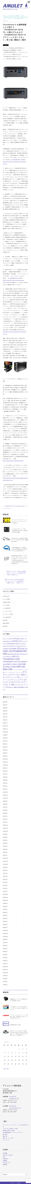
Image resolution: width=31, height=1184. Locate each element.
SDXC (19, 654)
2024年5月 (5, 780)
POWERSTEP (8, 506)
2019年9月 (5, 939)
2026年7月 (5, 704)
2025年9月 (5, 735)
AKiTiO (16, 641)
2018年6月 (5, 984)
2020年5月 (5, 915)
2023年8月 (5, 804)
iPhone (24, 646)
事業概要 (5, 1160)
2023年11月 (5, 795)
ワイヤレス (8, 682)
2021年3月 (5, 885)
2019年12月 (5, 930)
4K (16, 639)
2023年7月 (5, 807)
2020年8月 (5, 906)
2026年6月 (5, 707)
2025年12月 (5, 726)
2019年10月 (5, 936)
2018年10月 (5, 972)
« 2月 (4, 1068)
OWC (8, 651)
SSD (15, 656)
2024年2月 (5, 789)
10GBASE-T (23, 638)
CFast (5, 643)
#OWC (11, 638)
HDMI (19, 646)
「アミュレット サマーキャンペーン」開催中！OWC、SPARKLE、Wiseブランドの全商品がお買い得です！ (19, 1016)
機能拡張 (11, 687)
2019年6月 (5, 948)
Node (24, 649)
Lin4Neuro (5, 596)
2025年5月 (5, 747)
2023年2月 (5, 819)
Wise (7, 669)
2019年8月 (5, 942)
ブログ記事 (5, 617)
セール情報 (5, 608)
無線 (16, 687)
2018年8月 (5, 978)
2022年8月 (5, 837)
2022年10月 (5, 831)
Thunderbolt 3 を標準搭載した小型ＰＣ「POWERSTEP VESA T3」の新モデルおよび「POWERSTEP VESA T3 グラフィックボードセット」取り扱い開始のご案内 (15, 17)
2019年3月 (5, 957)
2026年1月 (5, 723)
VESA (23, 506)
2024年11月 (5, 762)
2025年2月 (5, 756)
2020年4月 (5, 918)
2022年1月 (5, 855)
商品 (4, 620)
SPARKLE (8, 656)
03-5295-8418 (12, 1096)
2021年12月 (5, 858)
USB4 (20, 666)
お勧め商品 (5, 602)
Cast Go (24, 641)
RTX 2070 (13, 506)
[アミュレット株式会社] (15, 4)
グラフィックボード (9, 672)
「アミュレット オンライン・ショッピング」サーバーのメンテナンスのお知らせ (19, 521)
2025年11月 (5, 729)
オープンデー (16, 669)
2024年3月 (5, 786)
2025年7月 (5, 741)
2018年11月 (5, 969)
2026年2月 (5, 720)
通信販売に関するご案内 (8, 1130)
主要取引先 (5, 1158)
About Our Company (8, 1155)
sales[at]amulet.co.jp (11, 1098)
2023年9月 (5, 801)
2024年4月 (5, 783)
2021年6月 (5, 876)
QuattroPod (11, 654)
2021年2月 (5, 888)
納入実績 (5, 1134)
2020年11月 (5, 897)
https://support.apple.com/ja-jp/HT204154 (13, 460)
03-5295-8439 (12, 1106)
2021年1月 (5, 891)
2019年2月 (5, 960)
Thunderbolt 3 (18, 506)
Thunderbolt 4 (10, 662)
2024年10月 (5, 765)
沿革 (4, 1157)
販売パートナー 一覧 (8, 1138)
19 (8, 1060)
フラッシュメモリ (18, 680)
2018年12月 (5, 966)
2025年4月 (5, 750)
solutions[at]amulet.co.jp (12, 1108)
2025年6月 (5, 744)
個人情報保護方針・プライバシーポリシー (13, 1132)
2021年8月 (5, 870)
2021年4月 (5, 882)
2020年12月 (5, 894)
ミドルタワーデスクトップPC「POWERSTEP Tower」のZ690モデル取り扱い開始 (19, 530)
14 (15, 1056)
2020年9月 (5, 903)
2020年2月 (5, 924)
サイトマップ (6, 1140)
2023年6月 (5, 810)
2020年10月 (5, 900)
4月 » (8, 1068)
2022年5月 (5, 846)
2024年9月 (5, 768)
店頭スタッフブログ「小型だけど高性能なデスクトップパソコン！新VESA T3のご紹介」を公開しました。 (16, 573)
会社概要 (5, 1153)
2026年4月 (5, 714)
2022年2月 (5, 852)
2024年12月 (5, 759)
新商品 (4, 623)
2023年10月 (5, 798)
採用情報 (5, 1164)
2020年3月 (5, 921)
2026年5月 (5, 710)
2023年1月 (5, 822)
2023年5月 (5, 813)
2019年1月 (5, 963)
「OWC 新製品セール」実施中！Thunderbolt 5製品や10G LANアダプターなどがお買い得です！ (19, 549)
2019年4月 (5, 954)
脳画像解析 (22, 687)
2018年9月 (5, 975)
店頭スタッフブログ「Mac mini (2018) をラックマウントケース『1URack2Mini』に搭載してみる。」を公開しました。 (14, 581)
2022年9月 (5, 834)
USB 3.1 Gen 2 (13, 664)
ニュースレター (6, 611)
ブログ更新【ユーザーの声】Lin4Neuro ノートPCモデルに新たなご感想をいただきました (19, 1008)
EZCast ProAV (12, 646)
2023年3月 (5, 816)
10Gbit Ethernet (7, 641)
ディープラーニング (18, 672)
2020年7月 (5, 909)
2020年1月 (5, 927)
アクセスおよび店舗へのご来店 (10, 1128)
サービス (5, 605)
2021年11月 (5, 861)
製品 (4, 626)
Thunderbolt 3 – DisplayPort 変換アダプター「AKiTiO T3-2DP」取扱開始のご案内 (19, 540)
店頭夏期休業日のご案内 (15, 1024)
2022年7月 (5, 840)
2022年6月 (5, 843)
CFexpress (12, 643)
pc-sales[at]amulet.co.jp (16, 159)
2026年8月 (5, 701)
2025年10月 (5, 732)
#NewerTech (6, 638)
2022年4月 (5, 849)
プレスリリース (6, 614)
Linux (16, 648)
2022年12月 (5, 825)
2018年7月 (5, 981)
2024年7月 (5, 774)
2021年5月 (5, 879)
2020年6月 (5, 912)
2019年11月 (5, 933)
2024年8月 (5, 771)
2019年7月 (5, 945)
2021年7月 (5, 873)
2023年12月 (5, 792)
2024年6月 (5, 777)
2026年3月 (5, 717)
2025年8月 (5, 738)
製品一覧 (5, 1136)
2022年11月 (5, 828)
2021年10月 (5, 864)
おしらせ (5, 599)
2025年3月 (5, 753)
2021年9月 (5, 867)
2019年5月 (5, 951)
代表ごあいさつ (6, 1162)
